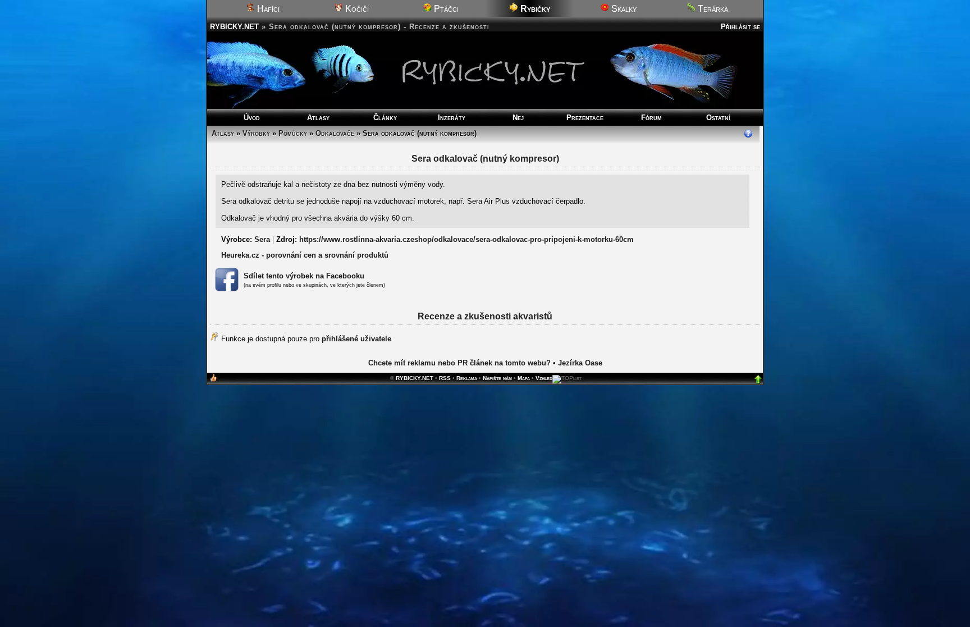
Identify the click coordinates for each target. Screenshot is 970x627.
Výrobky (256, 133)
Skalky (623, 8)
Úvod (252, 117)
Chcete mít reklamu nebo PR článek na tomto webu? (459, 363)
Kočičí (356, 8)
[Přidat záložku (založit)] (213, 380)
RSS (445, 378)
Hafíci (267, 8)
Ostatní (718, 117)
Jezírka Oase (580, 363)
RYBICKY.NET (234, 26)
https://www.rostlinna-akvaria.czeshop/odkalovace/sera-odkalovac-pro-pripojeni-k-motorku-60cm (466, 239)
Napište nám (497, 378)
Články (385, 117)
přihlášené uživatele (356, 339)
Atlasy (318, 117)
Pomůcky (292, 133)
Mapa (524, 378)
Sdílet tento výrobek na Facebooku (304, 276)
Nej (518, 117)
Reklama (466, 378)
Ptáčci (445, 8)
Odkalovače (334, 133)
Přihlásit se (740, 26)
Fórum (651, 117)
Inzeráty (451, 117)
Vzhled (544, 378)
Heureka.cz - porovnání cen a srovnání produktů (304, 255)
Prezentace (584, 117)
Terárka (712, 8)
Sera (262, 239)
